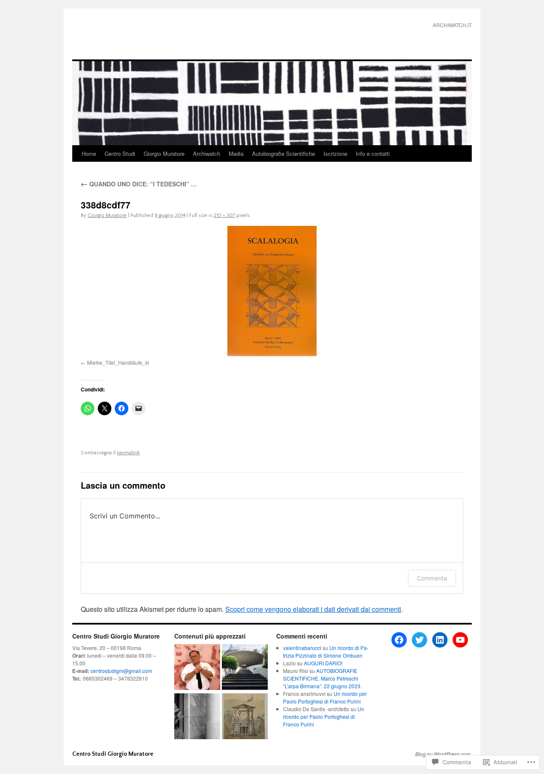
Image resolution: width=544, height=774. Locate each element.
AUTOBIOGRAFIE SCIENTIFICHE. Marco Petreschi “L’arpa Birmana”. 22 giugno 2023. (322, 678)
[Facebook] (399, 639)
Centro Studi (120, 153)
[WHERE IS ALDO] (197, 717)
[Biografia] (197, 668)
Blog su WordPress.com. (443, 754)
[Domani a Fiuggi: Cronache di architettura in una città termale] (245, 668)
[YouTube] (460, 639)
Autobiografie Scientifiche (283, 153)
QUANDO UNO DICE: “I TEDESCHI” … (139, 184)
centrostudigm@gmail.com (121, 670)
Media (236, 153)
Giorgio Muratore (164, 153)
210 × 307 (224, 215)
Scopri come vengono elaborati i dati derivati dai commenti (313, 609)
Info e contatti (373, 153)
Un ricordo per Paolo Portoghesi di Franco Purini (325, 697)
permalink (128, 453)
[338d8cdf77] (272, 291)
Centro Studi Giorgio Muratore (134, 38)
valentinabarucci (302, 647)
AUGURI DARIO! (323, 663)
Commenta (432, 578)
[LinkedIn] (440, 639)
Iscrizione (335, 153)
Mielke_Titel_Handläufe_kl (118, 362)
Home (89, 153)
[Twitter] (419, 639)
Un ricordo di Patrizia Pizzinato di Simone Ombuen (325, 651)
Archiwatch (206, 153)
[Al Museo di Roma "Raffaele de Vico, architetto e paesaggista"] (245, 717)
